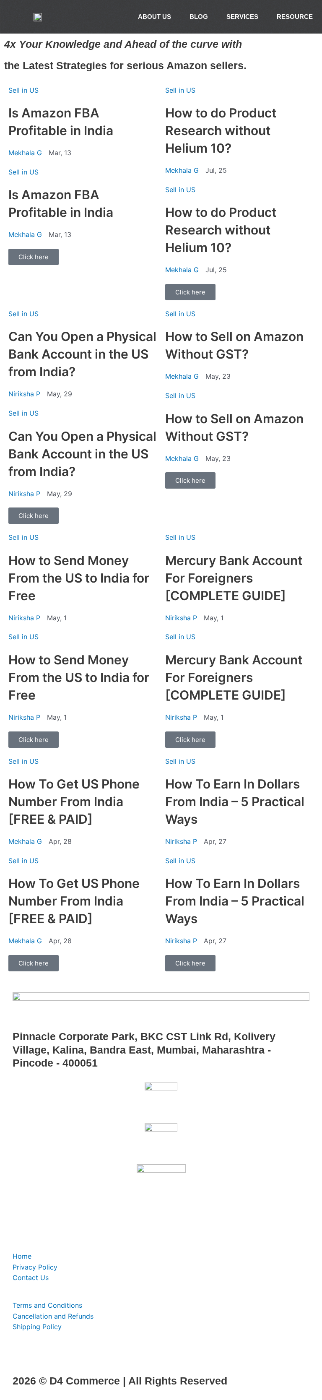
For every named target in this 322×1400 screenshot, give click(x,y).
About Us (154, 16)
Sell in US (23, 90)
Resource (295, 16)
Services (242, 16)
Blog (199, 16)
